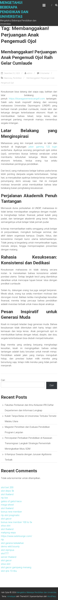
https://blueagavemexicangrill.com (27, 98)
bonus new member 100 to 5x (16, 522)
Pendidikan (17, 78)
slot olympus (7, 550)
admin (29, 73)
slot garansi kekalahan (12, 543)
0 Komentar (44, 73)
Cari (3, 380)
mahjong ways (8, 532)
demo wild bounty (10, 546)
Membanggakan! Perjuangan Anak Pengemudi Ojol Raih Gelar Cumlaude (29, 57)
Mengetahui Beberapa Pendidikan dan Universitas (36, 592)
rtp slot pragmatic (10, 515)
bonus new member (11, 511)
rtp (2, 539)
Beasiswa (8, 78)
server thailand (8, 557)
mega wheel (7, 504)
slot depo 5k (7, 490)
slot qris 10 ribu (9, 571)
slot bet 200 (7, 487)
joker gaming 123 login (43, 146)
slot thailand (7, 494)
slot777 (5, 553)
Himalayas (11, 596)
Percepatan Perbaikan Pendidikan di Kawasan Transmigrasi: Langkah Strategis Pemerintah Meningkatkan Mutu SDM (28, 443)
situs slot (5, 525)
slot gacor (6, 518)
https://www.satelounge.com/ (16, 536)
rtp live (4, 497)
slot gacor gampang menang (16, 567)
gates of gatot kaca (11, 501)
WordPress (51, 596)
